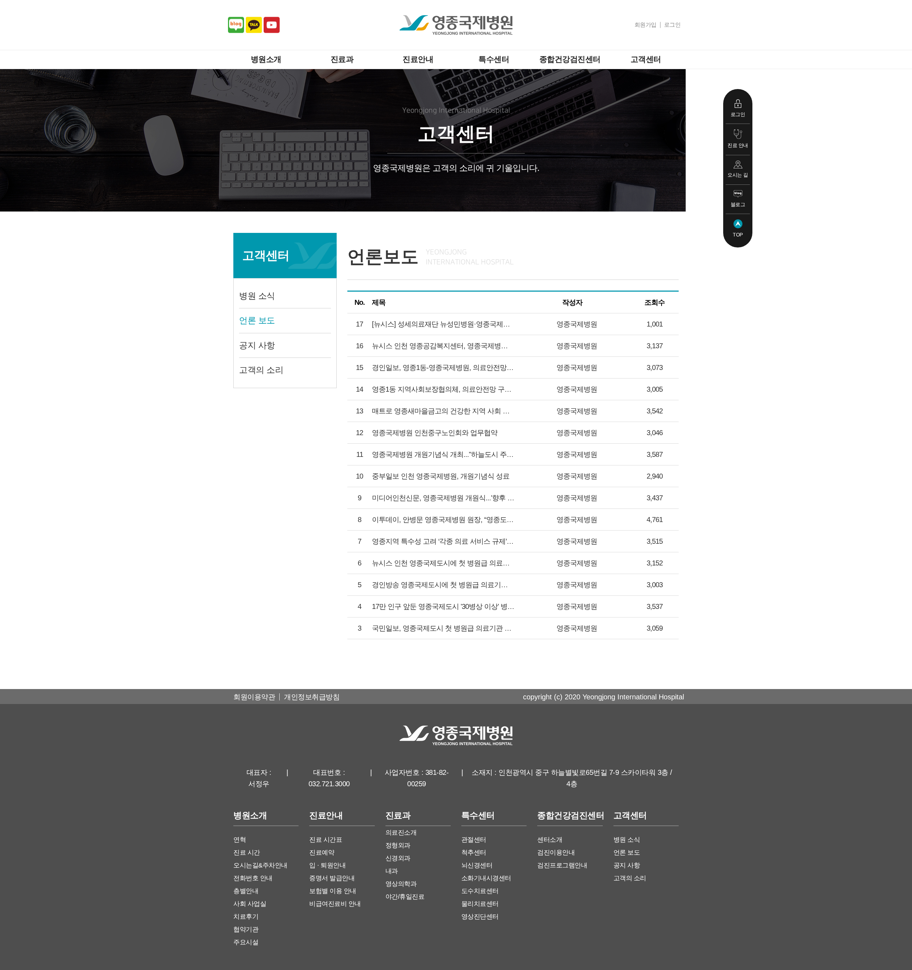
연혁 (239, 839)
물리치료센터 (480, 903)
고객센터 (646, 59)
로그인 (672, 25)
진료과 (342, 59)
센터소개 (549, 839)
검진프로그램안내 (562, 865)
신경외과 (397, 858)
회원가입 (645, 25)
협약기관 (245, 929)
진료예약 (321, 852)
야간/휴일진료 (405, 896)
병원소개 (266, 59)
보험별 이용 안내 (332, 891)
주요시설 (245, 942)
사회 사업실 (249, 903)
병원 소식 (257, 296)
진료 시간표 (325, 839)
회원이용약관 (254, 697)
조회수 (654, 302)
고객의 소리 (261, 370)
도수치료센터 (480, 891)
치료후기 (245, 916)
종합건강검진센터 (570, 59)
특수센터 (493, 59)
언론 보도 (257, 320)
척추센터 (473, 852)
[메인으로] (456, 25)
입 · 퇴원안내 (327, 865)
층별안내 (245, 891)
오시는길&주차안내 (260, 865)
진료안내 (418, 59)
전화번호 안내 (253, 878)
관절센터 (473, 839)
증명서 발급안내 (331, 878)
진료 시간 (246, 852)
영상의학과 (401, 883)
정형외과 (397, 845)
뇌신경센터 (477, 865)
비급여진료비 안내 (335, 903)
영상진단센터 (480, 916)
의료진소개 (401, 832)
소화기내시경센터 (486, 878)
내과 (391, 871)
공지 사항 (257, 345)
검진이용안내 (556, 852)
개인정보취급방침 (312, 697)
